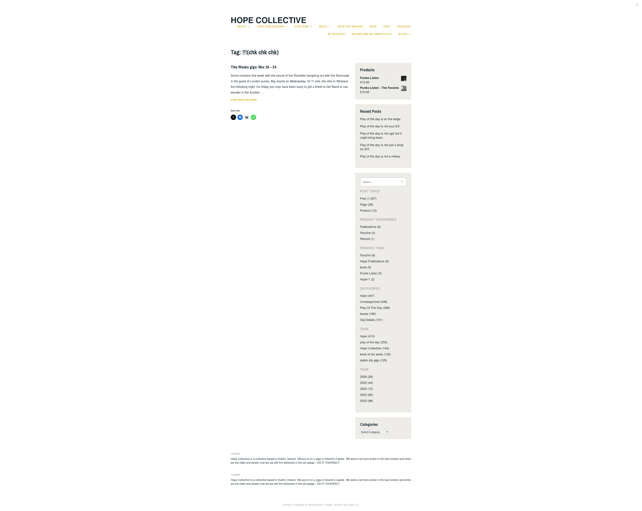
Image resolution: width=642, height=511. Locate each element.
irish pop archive (350, 26)
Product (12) (368, 210)
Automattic (351, 504)
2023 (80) (366, 394)
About (242, 26)
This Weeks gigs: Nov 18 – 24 (253, 67)
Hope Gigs (301, 26)
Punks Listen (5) (371, 273)
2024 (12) (366, 388)
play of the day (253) (374, 342)
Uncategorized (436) (373, 301)
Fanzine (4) (367, 232)
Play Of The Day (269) (375, 307)
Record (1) (367, 238)
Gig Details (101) (371, 319)
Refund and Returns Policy (372, 34)
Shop (373, 26)
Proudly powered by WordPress (303, 504)
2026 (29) (366, 376)
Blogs (402, 34)
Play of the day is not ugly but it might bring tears (381, 135)
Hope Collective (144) (374, 348)
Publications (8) (370, 226)
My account (336, 34)
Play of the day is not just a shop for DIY (381, 147)
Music (323, 26)
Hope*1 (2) (367, 279)
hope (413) (367, 336)
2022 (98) (366, 400)
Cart (386, 26)
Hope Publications (270, 26)
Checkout (404, 26)
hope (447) (367, 295)
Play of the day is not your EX (380, 126)
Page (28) (366, 204)
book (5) (365, 267)
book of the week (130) (375, 354)
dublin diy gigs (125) (373, 360)
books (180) (368, 313)
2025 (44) (366, 382)
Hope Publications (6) (374, 261)
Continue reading (248, 100)
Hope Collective (268, 20)
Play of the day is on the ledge (380, 119)
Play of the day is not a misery (380, 156)
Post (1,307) (368, 198)
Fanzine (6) (367, 255)
